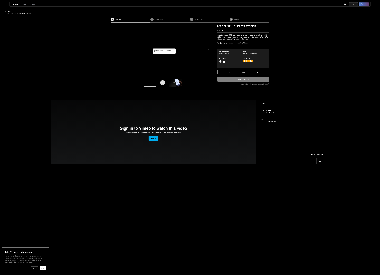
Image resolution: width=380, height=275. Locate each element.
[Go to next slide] (208, 49)
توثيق (319, 161)
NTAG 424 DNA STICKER (23, 13)
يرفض (34, 268)
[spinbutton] (243, 72)
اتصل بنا (220, 43)
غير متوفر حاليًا (243, 79)
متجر (12, 13)
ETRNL (7, 13)
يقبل (42, 268)
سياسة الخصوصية (11, 262)
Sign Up (363, 4)
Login (353, 4)
